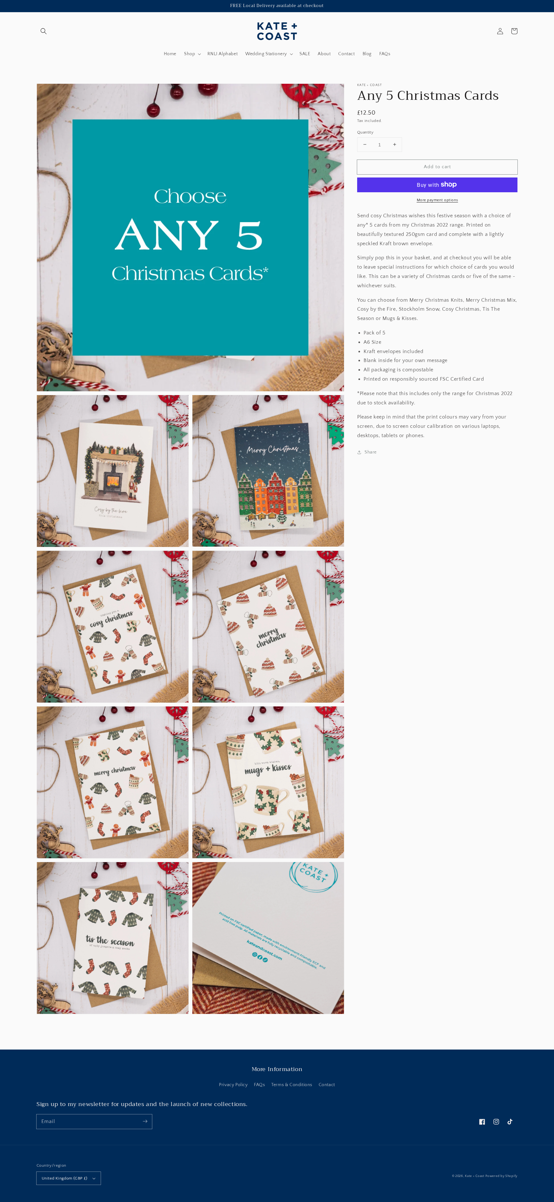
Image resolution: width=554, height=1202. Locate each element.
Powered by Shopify (501, 1176)
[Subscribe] (145, 1121)
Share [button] (371, 451)
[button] (44, 31)
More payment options (437, 200)
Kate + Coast (474, 1176)
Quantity (365, 132)
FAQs (259, 1084)
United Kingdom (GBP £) (65, 1178)
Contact (327, 1084)
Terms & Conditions (291, 1084)
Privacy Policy (233, 1084)
